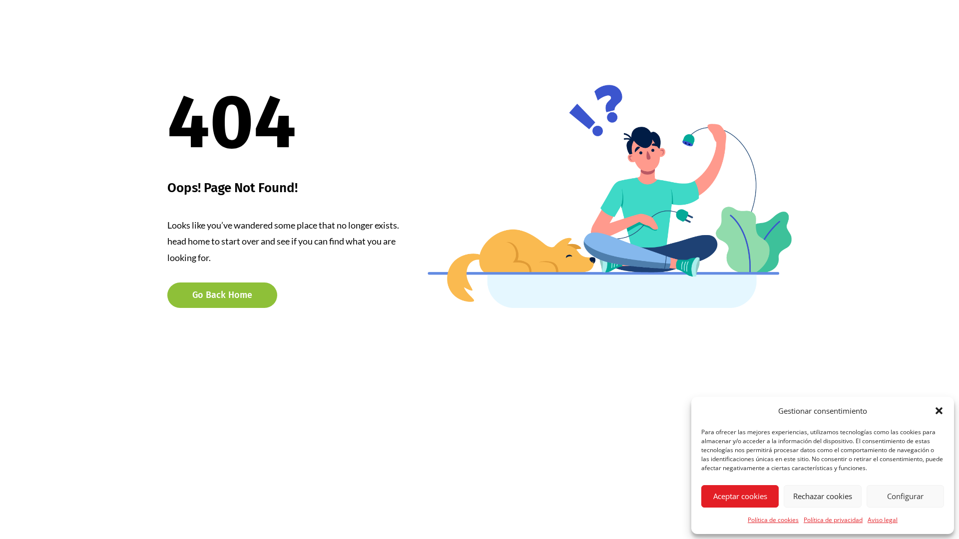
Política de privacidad (833, 520)
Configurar (905, 496)
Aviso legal (883, 520)
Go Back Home (222, 294)
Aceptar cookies (740, 496)
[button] (939, 411)
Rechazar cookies (822, 496)
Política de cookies (773, 520)
